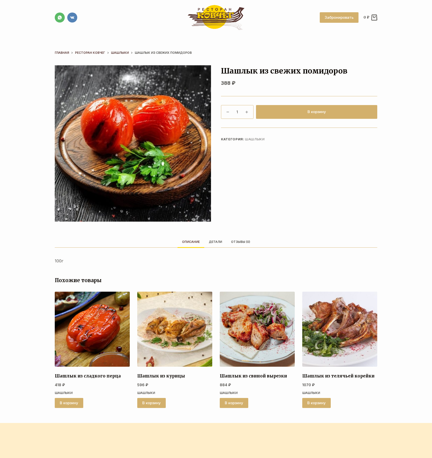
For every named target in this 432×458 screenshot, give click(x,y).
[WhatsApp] (60, 18)
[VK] (72, 18)
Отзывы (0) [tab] (240, 242)
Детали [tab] (215, 242)
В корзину (317, 111)
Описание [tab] (191, 242)
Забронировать (339, 17)
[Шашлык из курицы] (174, 329)
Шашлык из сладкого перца (88, 376)
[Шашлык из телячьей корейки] (339, 329)
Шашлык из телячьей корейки (338, 376)
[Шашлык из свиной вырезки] (257, 329)
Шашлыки (255, 139)
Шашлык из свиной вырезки (253, 376)
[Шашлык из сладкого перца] (92, 329)
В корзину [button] (69, 402)
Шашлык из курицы (161, 376)
